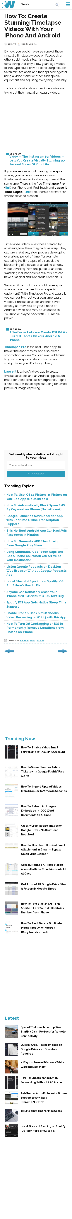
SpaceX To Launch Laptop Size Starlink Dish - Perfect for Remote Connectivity (43, 1031)
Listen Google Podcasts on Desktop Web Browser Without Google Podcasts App (36, 571)
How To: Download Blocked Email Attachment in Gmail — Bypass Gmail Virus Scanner (43, 849)
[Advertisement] (36, 121)
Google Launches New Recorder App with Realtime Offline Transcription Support (34, 520)
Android (24, 640)
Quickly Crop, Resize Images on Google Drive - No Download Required (41, 830)
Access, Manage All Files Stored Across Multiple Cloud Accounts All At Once (43, 869)
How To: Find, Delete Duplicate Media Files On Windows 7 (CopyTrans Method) (41, 928)
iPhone (40, 640)
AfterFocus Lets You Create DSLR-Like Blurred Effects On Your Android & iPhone (38, 336)
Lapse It (10, 371)
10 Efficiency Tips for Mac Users (41, 1110)
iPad (32, 640)
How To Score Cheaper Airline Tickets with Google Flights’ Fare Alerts (42, 771)
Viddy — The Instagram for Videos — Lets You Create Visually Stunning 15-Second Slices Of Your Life (37, 160)
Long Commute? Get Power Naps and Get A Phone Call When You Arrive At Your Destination (34, 556)
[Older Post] (63, 653)
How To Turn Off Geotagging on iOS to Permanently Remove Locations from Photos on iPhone (35, 628)
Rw (8, 4)
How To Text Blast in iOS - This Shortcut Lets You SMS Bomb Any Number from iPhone (42, 908)
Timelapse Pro (15, 347)
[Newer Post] (9, 653)
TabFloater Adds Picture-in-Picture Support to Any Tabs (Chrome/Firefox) (44, 1098)
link (8, 187)
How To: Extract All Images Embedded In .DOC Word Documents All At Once (38, 811)
